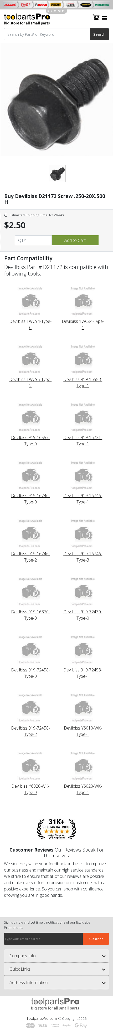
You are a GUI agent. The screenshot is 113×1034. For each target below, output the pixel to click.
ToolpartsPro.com (42, 1018)
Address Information (28, 982)
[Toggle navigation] (104, 18)
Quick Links (19, 969)
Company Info (22, 956)
